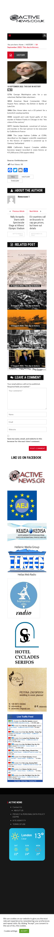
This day (15, 181)
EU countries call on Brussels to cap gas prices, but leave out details (38, 222)
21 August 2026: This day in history (25, 286)
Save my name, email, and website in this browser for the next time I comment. (24, 440)
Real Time (24, 781)
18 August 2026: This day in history (25, 346)
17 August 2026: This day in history (25, 366)
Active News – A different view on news (21, 727)
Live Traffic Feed (25, 717)
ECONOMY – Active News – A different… (27, 733)
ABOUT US (18, 810)
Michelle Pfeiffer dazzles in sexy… (20, 722)
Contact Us (17, 807)
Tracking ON (32, 781)
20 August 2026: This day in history (25, 306)
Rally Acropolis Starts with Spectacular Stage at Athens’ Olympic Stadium (16, 222)
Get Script (17, 781)
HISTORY (21, 55)
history (26, 177)
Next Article (34, 211)
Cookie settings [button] (10, 931)
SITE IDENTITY (19, 820)
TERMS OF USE (19, 824)
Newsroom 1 (24, 196)
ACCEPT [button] (24, 931)
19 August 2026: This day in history (25, 326)
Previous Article (18, 211)
